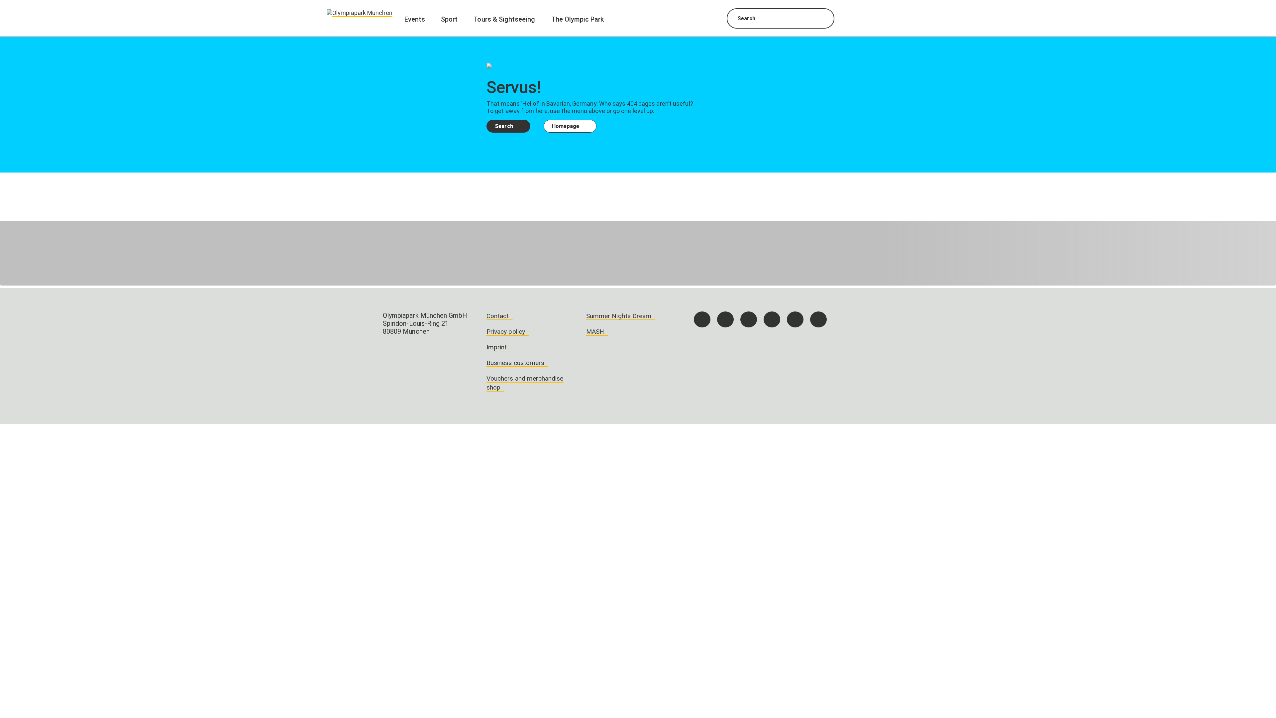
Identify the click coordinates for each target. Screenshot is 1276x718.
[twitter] (772, 319)
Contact (497, 316)
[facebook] (702, 319)
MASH (595, 331)
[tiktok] (748, 319)
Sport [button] (449, 19)
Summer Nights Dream (618, 316)
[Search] (823, 19)
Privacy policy (505, 331)
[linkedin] (795, 319)
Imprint (496, 347)
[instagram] (725, 319)
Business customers (515, 363)
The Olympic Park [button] (577, 19)
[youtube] (818, 319)
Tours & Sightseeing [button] (504, 19)
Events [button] (414, 19)
